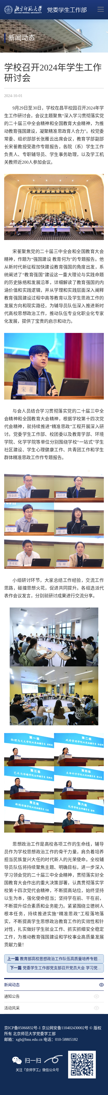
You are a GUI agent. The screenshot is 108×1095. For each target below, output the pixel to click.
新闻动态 (12, 985)
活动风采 (12, 1008)
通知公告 (12, 996)
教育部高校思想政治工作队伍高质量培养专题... (54, 959)
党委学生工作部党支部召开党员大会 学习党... (55, 968)
